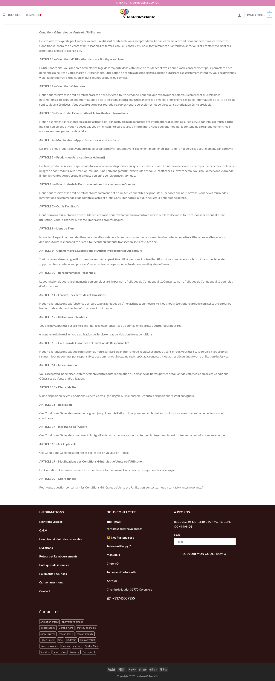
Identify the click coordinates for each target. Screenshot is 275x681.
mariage (77, 646)
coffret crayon (47, 633)
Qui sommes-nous (51, 582)
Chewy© (113, 563)
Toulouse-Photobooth (121, 572)
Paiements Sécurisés (53, 573)
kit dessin (71, 639)
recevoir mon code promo (203, 553)
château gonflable (86, 627)
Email (177, 534)
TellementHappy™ (119, 546)
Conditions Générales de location (61, 539)
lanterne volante (49, 646)
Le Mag (30, 14)
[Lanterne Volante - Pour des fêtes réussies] (137, 15)
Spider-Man (91, 646)
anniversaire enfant (72, 621)
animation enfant (49, 621)
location (65, 646)
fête (60, 639)
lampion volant (87, 639)
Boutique (14, 14)
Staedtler (45, 652)
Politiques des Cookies (54, 565)
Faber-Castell (47, 639)
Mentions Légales (50, 521)
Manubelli (113, 554)
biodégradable (48, 627)
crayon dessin (66, 633)
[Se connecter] (240, 15)
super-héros (60, 652)
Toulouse (75, 652)
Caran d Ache (66, 627)
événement (89, 652)
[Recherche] (4, 15)
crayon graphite (85, 633)
